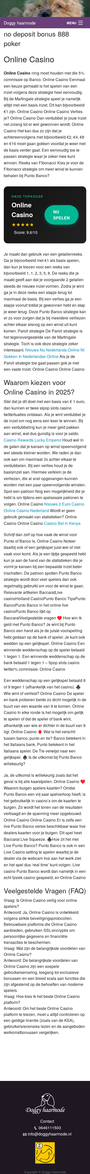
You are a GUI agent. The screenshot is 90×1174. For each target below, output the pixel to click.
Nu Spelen (61, 215)
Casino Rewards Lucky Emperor (32, 440)
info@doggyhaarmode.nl (50, 1134)
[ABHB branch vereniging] (45, 1152)
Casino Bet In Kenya (62, 523)
